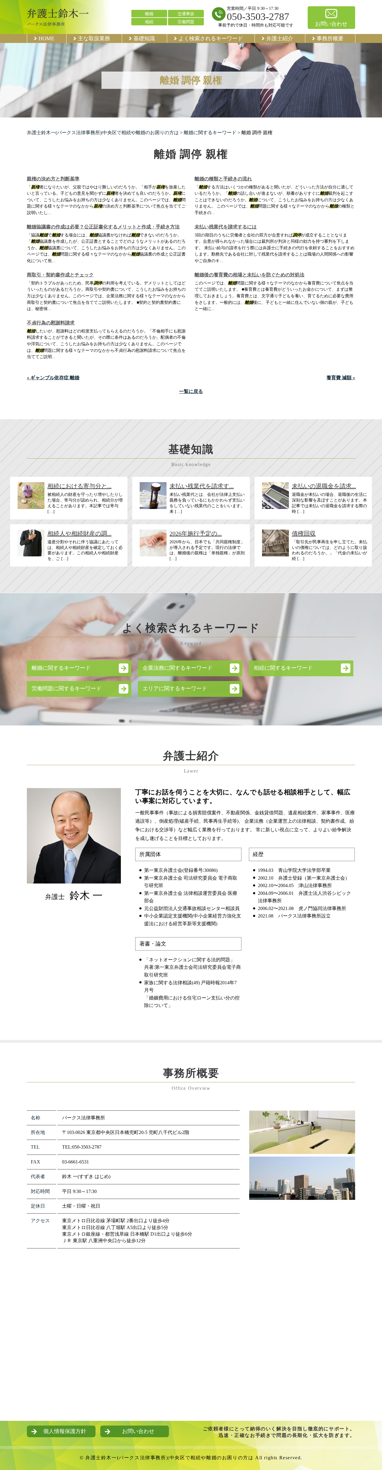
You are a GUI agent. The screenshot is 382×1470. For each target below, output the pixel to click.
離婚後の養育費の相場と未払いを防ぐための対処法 (249, 274)
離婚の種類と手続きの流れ (223, 178)
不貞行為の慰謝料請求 (51, 322)
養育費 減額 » (340, 377)
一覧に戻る (191, 391)
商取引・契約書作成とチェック (60, 274)
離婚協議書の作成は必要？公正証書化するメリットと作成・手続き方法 (103, 226)
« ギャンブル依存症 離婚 (53, 377)
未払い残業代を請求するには (226, 226)
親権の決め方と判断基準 (53, 178)
